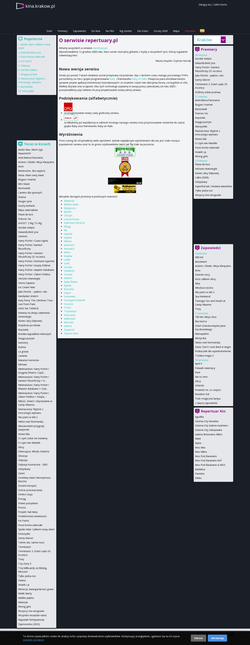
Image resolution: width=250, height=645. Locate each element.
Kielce (67, 252)
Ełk (65, 230)
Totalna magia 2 (204, 355)
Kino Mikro (201, 451)
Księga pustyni (203, 122)
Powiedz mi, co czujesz (208, 389)
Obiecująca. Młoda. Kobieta (33, 451)
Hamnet (22, 236)
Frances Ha (201, 113)
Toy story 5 (24, 563)
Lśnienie (22, 355)
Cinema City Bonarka (206, 421)
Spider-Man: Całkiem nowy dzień (36, 529)
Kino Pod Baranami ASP (208, 460)
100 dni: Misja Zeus (205, 316)
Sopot (67, 292)
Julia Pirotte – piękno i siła (32, 291)
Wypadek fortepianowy (31, 619)
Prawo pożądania (28, 503)
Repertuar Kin (213, 411)
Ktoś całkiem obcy (205, 279)
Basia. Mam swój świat (31, 175)
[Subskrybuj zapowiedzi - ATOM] (202, 31)
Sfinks (198, 478)
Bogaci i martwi (204, 104)
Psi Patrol (26, 61)
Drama (22, 197)
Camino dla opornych (30, 192)
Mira (197, 283)
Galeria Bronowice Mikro (208, 434)
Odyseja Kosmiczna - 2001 (33, 464)
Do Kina (95, 31)
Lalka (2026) (202, 177)
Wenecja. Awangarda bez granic (36, 589)
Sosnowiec (70, 296)
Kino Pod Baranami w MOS (210, 464)
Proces (22, 507)
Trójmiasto (70, 311)
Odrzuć (198, 638)
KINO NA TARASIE (28, 308)
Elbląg (67, 226)
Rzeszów (69, 289)
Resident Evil (202, 394)
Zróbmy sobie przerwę (207, 92)
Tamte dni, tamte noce (31, 542)
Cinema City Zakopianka (208, 430)
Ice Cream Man (26, 287)
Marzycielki (201, 126)
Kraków (68, 256)
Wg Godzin (126, 31)
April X (198, 363)
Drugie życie (25, 201)
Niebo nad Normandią (207, 342)
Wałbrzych (70, 318)
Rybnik (67, 285)
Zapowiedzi (79, 31)
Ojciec (21, 473)
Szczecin (68, 304)
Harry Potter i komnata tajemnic (36, 261)
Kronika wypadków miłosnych (34, 334)
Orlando (199, 385)
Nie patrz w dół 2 (204, 292)
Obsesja (22, 455)
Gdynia (68, 237)
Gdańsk (68, 233)
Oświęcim (69, 270)
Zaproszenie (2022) (29, 624)
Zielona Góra (71, 333)
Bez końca (201, 321)
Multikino (200, 469)
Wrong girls (201, 156)
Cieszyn (68, 215)
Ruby (112, 78)
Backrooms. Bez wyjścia (31, 170)
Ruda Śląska (70, 281)
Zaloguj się (204, 4)
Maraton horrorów (28, 360)
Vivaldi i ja (200, 152)
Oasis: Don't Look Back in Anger (213, 347)
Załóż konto (220, 4)
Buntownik (201, 109)
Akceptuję (217, 638)
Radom (68, 278)
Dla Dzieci (142, 31)
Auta (197, 270)
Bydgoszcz (70, 208)
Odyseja (25, 65)
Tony (198, 308)
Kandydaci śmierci (28, 296)
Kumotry (23, 342)
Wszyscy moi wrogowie (208, 195)
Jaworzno (69, 245)
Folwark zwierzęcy (205, 368)
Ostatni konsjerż (27, 485)
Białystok (69, 200)
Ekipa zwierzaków (28, 210)
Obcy (198, 381)
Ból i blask (24, 184)
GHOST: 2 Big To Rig (30, 223)
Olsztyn (68, 267)
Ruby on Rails (139, 78)
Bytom (68, 211)
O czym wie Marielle (206, 143)
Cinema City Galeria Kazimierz (211, 425)
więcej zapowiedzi (207, 403)
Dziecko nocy (202, 274)
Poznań (68, 274)
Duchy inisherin (26, 205)
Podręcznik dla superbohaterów (213, 351)
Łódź (67, 263)
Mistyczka (200, 338)
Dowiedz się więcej (33, 639)
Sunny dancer (202, 79)
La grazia (23, 351)
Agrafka (199, 416)
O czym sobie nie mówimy (32, 438)
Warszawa (69, 315)
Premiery (63, 31)
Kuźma (22, 347)
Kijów (198, 443)
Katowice (69, 248)
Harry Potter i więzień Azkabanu (36, 269)
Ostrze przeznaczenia (30, 490)
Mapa (176, 31)
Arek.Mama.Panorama (207, 100)
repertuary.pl (100, 48)
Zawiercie (69, 329)
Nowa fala (200, 138)
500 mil (199, 257)
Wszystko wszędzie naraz (32, 615)
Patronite (190, 31)
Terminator (24, 546)
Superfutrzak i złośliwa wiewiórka (213, 186)
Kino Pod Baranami (206, 456)
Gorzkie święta (203, 58)
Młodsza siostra (204, 287)
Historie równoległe (206, 168)
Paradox (200, 473)
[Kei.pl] (127, 118)
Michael (22, 364)
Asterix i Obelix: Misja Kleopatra (213, 266)
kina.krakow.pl (40, 6)
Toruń (67, 307)
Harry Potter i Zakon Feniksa (34, 274)
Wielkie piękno (26, 597)
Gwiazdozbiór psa (205, 63)
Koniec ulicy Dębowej (207, 173)
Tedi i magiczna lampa (207, 398)
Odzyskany (201, 181)
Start (49, 31)
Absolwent (201, 261)
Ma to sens (201, 376)
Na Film (110, 31)
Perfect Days (25, 494)
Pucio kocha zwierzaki (207, 147)
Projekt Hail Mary (28, 512)
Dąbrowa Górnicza (74, 222)
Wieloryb (23, 602)
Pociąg (22, 498)
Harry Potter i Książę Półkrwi (34, 265)
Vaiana (22, 580)
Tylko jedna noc (204, 190)
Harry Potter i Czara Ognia (33, 240)
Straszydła (28, 91)
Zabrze (68, 326)
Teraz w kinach (37, 144)
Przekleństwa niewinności (32, 516)
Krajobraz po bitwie (29, 325)
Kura (197, 372)
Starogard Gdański (74, 300)
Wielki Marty (25, 593)
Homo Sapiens (26, 283)
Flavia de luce (202, 164)
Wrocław (69, 322)
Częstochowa (71, 219)
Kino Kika (200, 447)
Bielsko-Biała (71, 204)
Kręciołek (200, 117)
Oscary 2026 (161, 31)
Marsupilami (202, 333)
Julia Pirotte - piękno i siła (209, 75)
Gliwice (68, 241)
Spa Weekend (202, 296)
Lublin (67, 259)
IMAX (198, 438)
